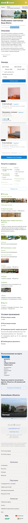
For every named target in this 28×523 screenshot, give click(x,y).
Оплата (3, 505)
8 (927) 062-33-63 (14, 431)
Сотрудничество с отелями (8, 483)
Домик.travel (7, 3)
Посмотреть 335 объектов (14, 387)
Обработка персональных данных (10, 508)
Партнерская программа (7, 490)
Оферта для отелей (6, 487)
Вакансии (3, 475)
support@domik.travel (14, 428)
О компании (4, 465)
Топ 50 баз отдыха (6, 454)
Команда (3, 472)
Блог (2, 512)
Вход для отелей (5, 493)
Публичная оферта (6, 502)
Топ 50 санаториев (6, 451)
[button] (2, 93)
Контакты (3, 468)
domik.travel (14, 425)
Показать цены (14, 81)
